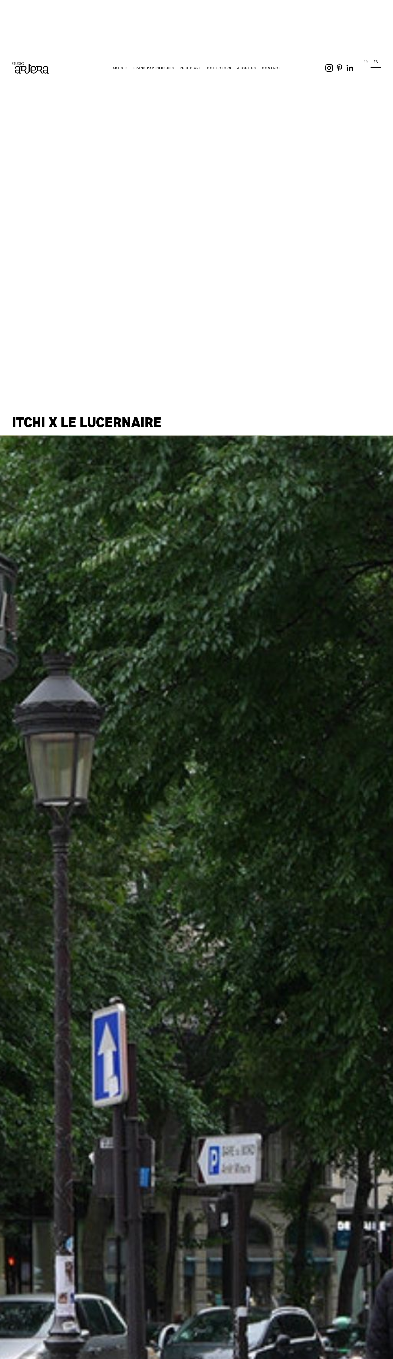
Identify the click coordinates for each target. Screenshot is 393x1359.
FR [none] (365, 61)
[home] (30, 68)
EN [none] (376, 61)
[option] (365, 62)
